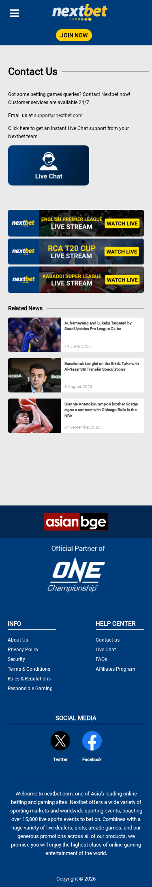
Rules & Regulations (29, 679)
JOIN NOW (74, 35)
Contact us (108, 640)
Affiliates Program (115, 669)
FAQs (101, 659)
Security (16, 659)
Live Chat (106, 649)
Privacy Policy (23, 649)
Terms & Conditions (29, 669)
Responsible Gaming (30, 688)
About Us (18, 640)
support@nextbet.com (58, 115)
